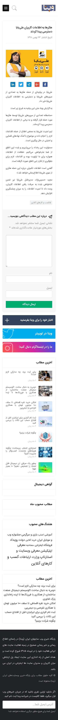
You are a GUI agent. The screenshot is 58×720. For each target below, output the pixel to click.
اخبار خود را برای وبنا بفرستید (36, 320)
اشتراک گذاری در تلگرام (29, 84)
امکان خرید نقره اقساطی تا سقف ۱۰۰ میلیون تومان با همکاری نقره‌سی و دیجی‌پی (29, 605)
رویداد (14, 540)
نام (50, 273)
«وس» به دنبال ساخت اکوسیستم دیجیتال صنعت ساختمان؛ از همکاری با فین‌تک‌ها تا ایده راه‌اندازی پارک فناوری (29, 594)
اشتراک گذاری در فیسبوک (45, 84)
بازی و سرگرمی (29, 534)
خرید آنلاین (31, 540)
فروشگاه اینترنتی (43, 545)
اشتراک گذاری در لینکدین (12, 84)
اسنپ (41, 535)
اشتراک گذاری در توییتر (21, 84)
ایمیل (49, 288)
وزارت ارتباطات (29, 557)
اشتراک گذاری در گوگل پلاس (37, 84)
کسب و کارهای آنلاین (40, 202)
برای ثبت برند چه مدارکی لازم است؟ (36, 586)
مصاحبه (30, 545)
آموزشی (48, 535)
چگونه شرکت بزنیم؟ (45, 621)
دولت (22, 540)
